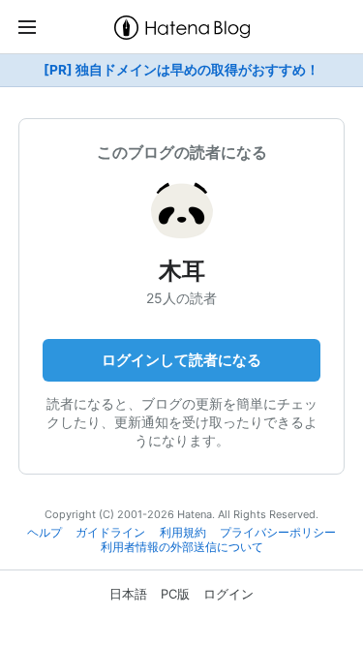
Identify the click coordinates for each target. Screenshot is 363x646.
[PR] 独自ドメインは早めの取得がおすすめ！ (181, 69)
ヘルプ (44, 532)
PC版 (175, 593)
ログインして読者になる (181, 360)
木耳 (182, 271)
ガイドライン (110, 532)
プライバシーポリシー (278, 532)
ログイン (228, 593)
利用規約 (183, 532)
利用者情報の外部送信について (182, 547)
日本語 (128, 593)
